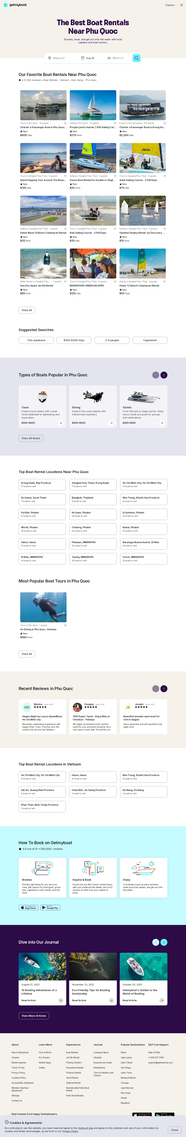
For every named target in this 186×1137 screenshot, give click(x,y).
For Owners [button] (44, 1057)
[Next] (163, 375)
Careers (15, 1057)
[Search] (137, 58)
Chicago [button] (125, 1083)
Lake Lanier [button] (126, 1057)
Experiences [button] (73, 1044)
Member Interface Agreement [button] (20, 1089)
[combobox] (61, 58)
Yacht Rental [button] (72, 1077)
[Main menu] (182, 5)
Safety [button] (42, 1067)
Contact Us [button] (17, 1100)
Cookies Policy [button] (19, 1077)
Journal (98, 1044)
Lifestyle (98, 1057)
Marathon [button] (125, 1103)
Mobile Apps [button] (45, 1062)
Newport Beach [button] (128, 1077)
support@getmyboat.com (160, 1062)
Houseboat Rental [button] (74, 1067)
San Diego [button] (126, 1067)
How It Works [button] (45, 1052)
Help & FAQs (154, 1052)
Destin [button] (124, 1098)
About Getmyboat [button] (20, 1052)
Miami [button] (123, 1052)
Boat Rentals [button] (72, 1052)
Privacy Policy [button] (70, 1131)
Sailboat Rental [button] (73, 1083)
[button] (50, 80)
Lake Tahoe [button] (126, 1062)
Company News (101, 1052)
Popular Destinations (133, 1044)
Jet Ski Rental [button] (72, 1057)
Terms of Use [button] (85, 1128)
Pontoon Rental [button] (73, 1072)
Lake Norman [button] (127, 1088)
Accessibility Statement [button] (23, 1083)
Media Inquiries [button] (19, 1062)
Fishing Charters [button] (74, 1062)
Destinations (99, 1067)
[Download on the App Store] (28, 908)
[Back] (155, 375)
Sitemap (15, 1095)
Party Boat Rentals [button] (75, 1095)
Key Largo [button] (126, 1093)
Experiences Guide (103, 1062)
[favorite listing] (65, 123)
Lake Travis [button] (126, 1072)
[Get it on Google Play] (50, 908)
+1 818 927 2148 (156, 1057)
